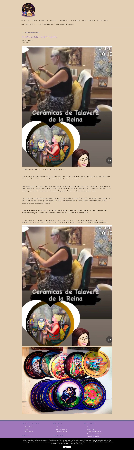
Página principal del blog (32, 32)
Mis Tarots (59, 427)
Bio (28, 20)
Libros (34, 20)
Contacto (91, 20)
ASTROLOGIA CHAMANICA (64, 24)
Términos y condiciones (94, 434)
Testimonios (75, 20)
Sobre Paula (29, 427)
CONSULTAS (63, 20)
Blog (84, 20)
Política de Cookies (77, 443)
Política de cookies (93, 436)
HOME (23, 20)
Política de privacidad (94, 431)
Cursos (53, 20)
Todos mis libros (61, 429)
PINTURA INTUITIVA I (28, 24)
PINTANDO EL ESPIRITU (47, 24)
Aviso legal (90, 429)
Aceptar (67, 447)
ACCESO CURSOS (102, 20)
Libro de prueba (61, 431)
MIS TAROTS (43, 20)
